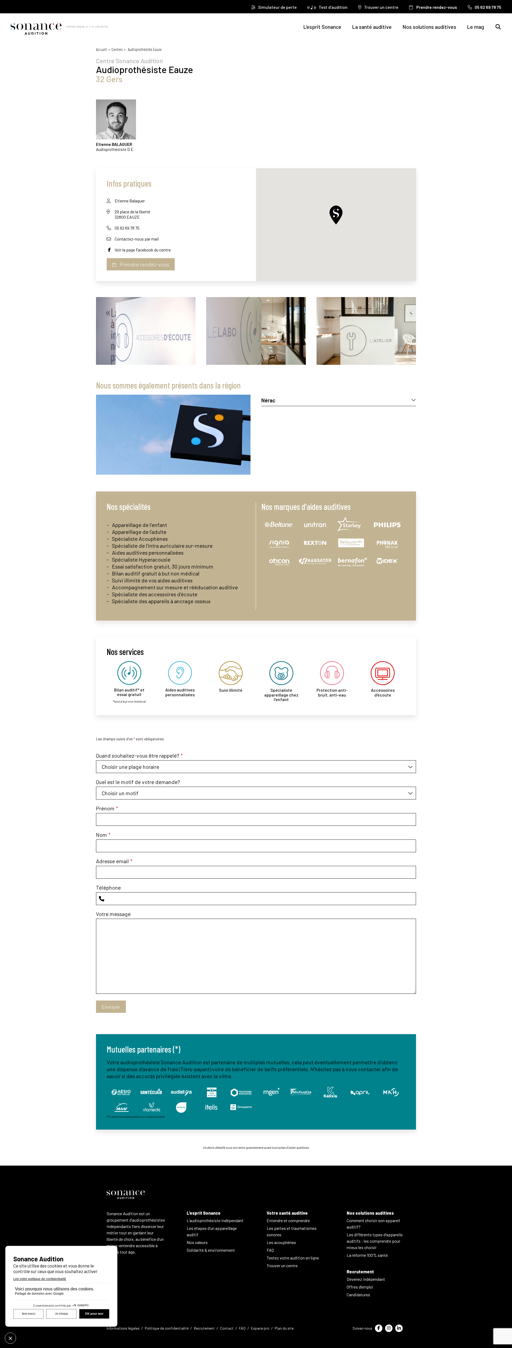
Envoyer (111, 1006)
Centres (116, 49)
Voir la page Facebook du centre (143, 249)
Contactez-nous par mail (137, 238)
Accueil (101, 49)
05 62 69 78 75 (127, 227)
